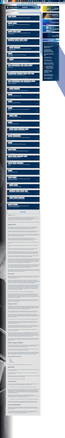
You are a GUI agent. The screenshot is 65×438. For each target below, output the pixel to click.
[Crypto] (18, 1)
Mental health (13, 1)
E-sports (10, 1)
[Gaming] (16, 1)
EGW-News (10, 215)
